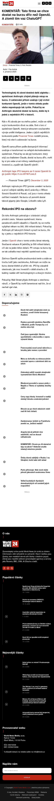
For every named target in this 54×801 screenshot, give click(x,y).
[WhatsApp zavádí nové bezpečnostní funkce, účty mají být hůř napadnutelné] (12, 677)
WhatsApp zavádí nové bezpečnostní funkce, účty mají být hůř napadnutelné (36, 676)
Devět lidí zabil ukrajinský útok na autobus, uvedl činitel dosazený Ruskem (35, 312)
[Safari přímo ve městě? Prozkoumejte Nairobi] (12, 664)
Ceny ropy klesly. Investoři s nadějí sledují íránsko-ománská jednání (36, 397)
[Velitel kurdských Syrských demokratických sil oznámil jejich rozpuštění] (10, 484)
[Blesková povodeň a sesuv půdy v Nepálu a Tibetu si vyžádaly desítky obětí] (10, 386)
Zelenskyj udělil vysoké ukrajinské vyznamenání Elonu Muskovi (35, 373)
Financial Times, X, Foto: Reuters (20, 65)
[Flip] (28, 78)
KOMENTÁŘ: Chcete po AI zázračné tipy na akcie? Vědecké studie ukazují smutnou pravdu (36, 446)
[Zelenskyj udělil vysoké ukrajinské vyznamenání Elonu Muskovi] (10, 374)
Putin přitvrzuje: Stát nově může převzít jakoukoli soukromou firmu (35, 471)
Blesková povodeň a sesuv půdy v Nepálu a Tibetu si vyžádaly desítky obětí (36, 385)
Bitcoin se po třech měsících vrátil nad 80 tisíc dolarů (35, 410)
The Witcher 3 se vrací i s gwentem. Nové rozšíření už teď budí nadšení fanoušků (35, 688)
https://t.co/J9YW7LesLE (24, 173)
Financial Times (26, 135)
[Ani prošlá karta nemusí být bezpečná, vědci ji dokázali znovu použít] (12, 714)
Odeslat (27, 777)
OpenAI (12, 240)
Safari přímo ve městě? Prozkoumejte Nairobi (35, 663)
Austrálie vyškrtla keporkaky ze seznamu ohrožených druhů (33, 613)
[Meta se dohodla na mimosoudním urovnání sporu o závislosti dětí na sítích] (10, 362)
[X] (49, 3)
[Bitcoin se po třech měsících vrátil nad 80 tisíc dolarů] (10, 411)
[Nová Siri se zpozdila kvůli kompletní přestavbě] (12, 639)
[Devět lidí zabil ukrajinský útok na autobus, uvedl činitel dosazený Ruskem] (10, 313)
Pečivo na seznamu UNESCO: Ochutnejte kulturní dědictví (33, 600)
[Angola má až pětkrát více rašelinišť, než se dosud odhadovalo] (10, 435)
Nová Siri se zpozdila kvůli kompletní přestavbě (35, 638)
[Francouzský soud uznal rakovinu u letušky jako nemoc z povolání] (10, 350)
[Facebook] (43, 3)
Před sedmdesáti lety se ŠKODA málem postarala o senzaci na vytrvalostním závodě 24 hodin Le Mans (36, 625)
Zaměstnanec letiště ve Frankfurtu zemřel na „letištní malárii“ (35, 422)
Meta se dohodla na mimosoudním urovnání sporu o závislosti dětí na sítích (36, 361)
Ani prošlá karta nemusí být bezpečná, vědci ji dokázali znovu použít (36, 713)
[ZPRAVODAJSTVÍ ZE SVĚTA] (8, 3)
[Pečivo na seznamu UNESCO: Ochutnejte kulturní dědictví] (12, 602)
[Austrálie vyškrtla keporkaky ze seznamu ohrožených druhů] (12, 614)
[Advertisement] (27, 509)
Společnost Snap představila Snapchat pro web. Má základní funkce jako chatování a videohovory (36, 588)
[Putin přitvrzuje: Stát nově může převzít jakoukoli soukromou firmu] (10, 472)
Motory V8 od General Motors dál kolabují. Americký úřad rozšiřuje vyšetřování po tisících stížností (34, 701)
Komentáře (8, 24)
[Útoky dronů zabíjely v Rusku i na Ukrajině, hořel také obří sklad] (10, 459)
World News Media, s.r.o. (22, 787)
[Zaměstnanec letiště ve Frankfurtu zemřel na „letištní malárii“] (10, 423)
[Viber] (22, 78)
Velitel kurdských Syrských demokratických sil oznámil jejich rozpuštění (35, 483)
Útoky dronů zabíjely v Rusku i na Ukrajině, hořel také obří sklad (35, 458)
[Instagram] (46, 3)
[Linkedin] (17, 78)
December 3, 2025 (39, 180)
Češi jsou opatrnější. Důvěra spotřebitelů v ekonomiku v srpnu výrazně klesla (35, 336)
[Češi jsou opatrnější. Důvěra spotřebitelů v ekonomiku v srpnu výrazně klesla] (10, 337)
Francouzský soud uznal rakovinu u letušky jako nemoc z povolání (36, 348)
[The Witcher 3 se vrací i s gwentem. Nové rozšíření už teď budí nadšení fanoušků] (12, 689)
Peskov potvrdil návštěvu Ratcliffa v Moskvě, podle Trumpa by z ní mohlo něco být (35, 324)
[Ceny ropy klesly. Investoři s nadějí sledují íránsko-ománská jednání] (10, 398)
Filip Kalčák (13, 69)
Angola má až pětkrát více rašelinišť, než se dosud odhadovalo (32, 434)
